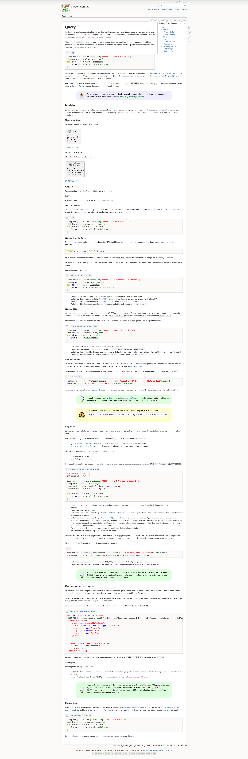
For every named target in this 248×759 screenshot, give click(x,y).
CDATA (117, 692)
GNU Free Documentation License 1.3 (158, 750)
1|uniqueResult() (74, 377)
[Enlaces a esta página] (189, 37)
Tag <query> (168, 49)
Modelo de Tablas (170, 34)
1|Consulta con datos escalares (80, 276)
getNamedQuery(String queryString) (136, 707)
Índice (184, 9)
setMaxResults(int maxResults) (86, 444)
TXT (77, 147)
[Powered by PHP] (119, 753)
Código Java (168, 51)
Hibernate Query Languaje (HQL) (131, 97)
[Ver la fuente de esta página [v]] (189, 27)
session (125, 73)
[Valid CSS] (140, 753)
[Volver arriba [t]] (189, 42)
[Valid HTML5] (129, 753)
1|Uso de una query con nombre (80, 715)
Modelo (165, 30)
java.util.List (78, 86)
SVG (67, 147)
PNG (72, 147)
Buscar (185, 5)
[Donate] (108, 753)
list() (165, 39)
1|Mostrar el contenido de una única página (84, 469)
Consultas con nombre (171, 46)
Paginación (168, 44)
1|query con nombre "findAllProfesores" (82, 611)
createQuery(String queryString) (162, 73)
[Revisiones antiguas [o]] (189, 32)
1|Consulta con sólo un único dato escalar (83, 326)
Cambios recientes (154, 9)
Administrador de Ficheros (171, 9)
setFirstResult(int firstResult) (87, 446)
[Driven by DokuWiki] (151, 753)
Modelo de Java (169, 32)
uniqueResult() (169, 42)
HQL (84, 76)
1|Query (71, 53)
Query (69, 16)
